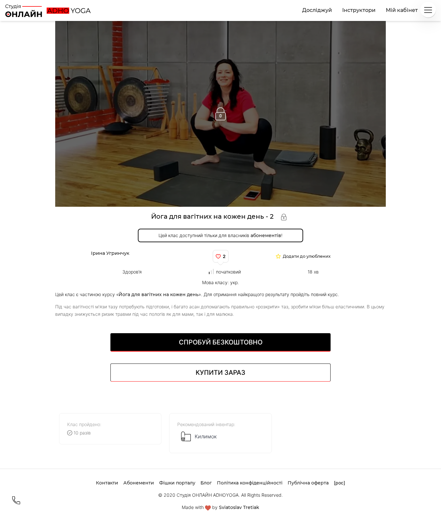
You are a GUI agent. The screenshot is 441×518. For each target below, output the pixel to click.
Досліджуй (317, 10)
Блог (206, 483)
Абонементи (138, 483)
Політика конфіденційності (249, 483)
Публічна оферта (308, 483)
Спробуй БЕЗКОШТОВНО (220, 342)
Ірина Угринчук (110, 253)
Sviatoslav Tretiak (239, 507)
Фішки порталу (177, 483)
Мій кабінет (402, 10)
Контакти (107, 483)
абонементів (266, 235)
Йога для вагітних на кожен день (158, 294)
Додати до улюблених (307, 256)
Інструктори (358, 10)
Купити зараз (220, 372)
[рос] (339, 482)
